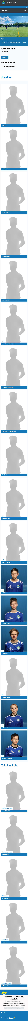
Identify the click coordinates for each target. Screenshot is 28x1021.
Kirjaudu (5, 10)
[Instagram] (4, 1012)
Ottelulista (4, 57)
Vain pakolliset (19, 1008)
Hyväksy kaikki (9, 1008)
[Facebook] (2, 1012)
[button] (14, 105)
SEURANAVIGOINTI (16, 2)
